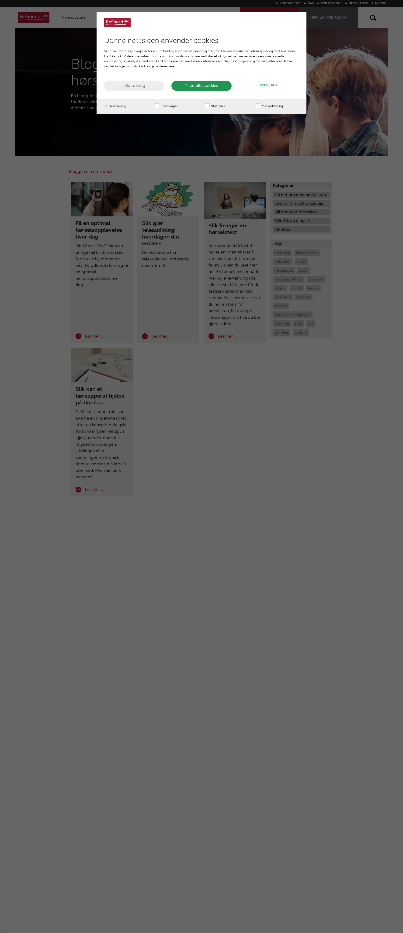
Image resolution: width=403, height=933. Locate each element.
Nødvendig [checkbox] (117, 106)
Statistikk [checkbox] (217, 106)
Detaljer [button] (267, 85)
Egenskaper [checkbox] (169, 106)
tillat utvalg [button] (134, 85)
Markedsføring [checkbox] (272, 106)
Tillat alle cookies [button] (201, 85)
